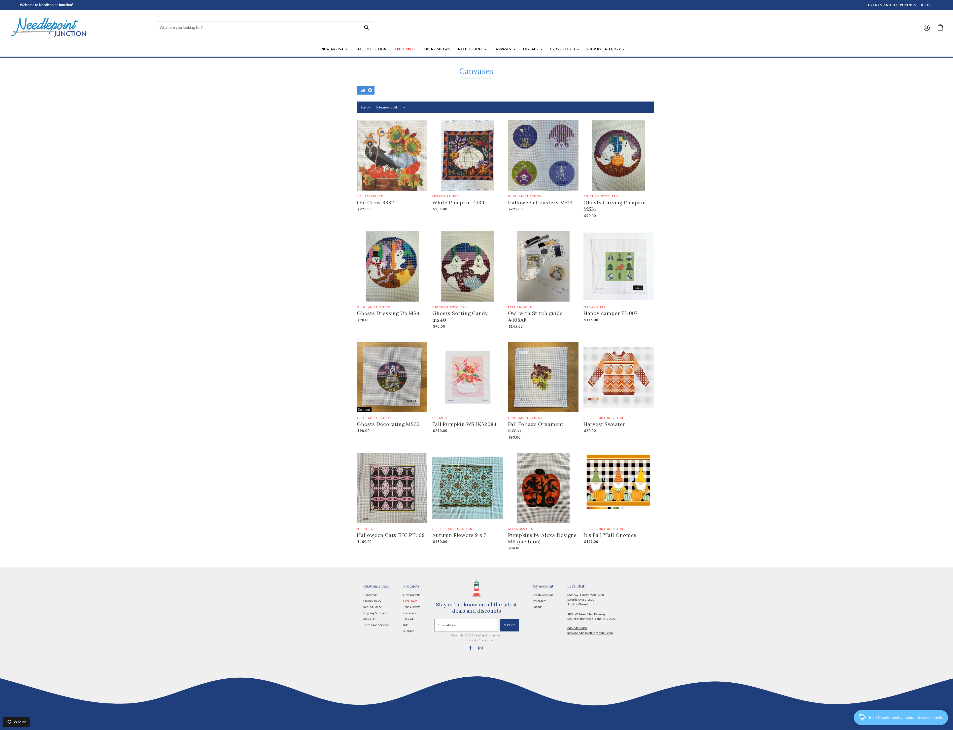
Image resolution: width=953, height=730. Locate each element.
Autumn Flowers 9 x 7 (459, 535)
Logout (537, 607)
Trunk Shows (437, 49)
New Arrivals (334, 49)
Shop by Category (604, 49)
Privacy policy (372, 601)
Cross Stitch (563, 49)
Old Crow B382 (375, 202)
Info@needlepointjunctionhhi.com (590, 633)
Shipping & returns (375, 613)
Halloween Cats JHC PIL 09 (391, 535)
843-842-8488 (577, 628)
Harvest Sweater (604, 424)
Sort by (365, 107)
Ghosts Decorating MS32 (388, 424)
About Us (369, 619)
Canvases (503, 49)
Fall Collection (371, 49)
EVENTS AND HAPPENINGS (892, 5)
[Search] (366, 27)
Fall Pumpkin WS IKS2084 (464, 424)
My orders (539, 601)
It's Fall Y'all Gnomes (610, 535)
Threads (531, 49)
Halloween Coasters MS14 (540, 202)
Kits (405, 625)
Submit (509, 625)
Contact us (370, 595)
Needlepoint (470, 49)
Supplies (408, 631)
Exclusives (405, 49)
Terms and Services (376, 625)
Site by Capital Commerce (476, 640)
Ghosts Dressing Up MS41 (389, 313)
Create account (543, 595)
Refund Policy (372, 607)
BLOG (926, 5)
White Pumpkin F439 (458, 202)
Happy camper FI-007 (610, 313)
